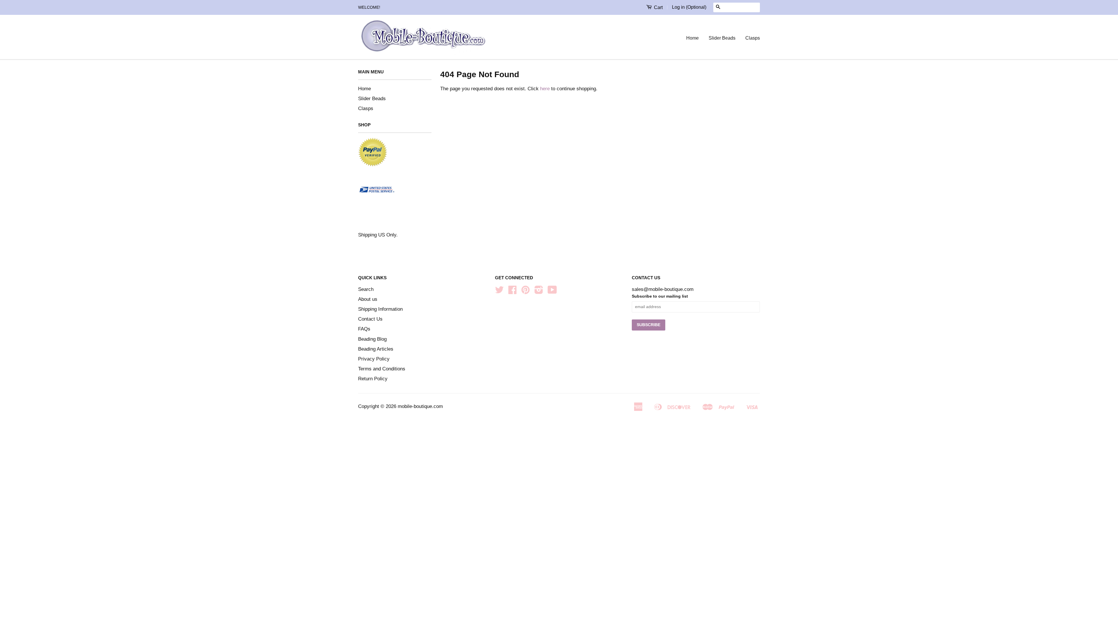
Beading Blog (372, 339)
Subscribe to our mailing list (660, 296)
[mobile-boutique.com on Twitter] (499, 291)
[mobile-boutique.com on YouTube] (552, 291)
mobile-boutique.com (420, 406)
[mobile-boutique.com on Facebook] (512, 291)
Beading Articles (375, 349)
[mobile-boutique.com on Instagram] (538, 291)
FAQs (364, 329)
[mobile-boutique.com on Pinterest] (525, 291)
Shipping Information (380, 309)
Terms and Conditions (381, 369)
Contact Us (370, 319)
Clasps (752, 38)
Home (692, 38)
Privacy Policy (374, 359)
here (545, 88)
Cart (658, 7)
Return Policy (373, 378)
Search (366, 289)
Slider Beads (722, 38)
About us (367, 299)
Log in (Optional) (689, 7)
